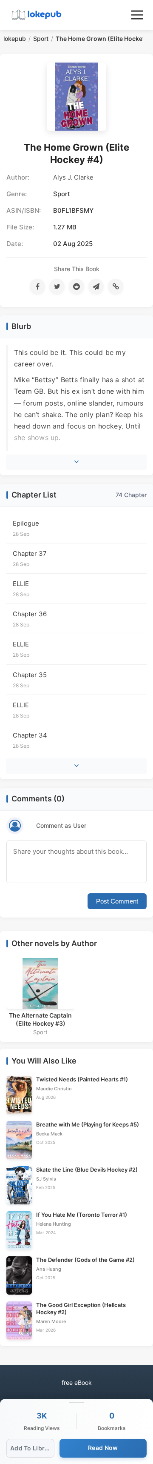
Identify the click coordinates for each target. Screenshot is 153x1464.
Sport (40, 38)
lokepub (14, 38)
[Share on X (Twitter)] (57, 286)
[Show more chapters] (76, 765)
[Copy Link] (115, 286)
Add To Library (32, 1448)
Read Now (103, 1447)
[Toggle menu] (137, 15)
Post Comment (117, 901)
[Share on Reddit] (76, 286)
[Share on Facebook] (37, 286)
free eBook (77, 1382)
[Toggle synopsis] (76, 462)
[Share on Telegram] (96, 286)
